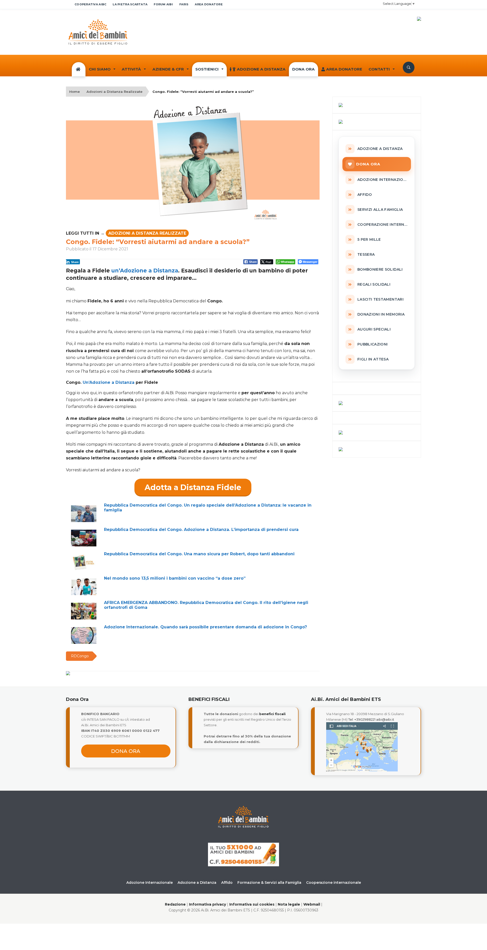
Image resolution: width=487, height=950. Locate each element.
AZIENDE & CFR (168, 69)
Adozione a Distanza (261, 69)
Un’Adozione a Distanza (109, 382)
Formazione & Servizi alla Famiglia (269, 882)
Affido (227, 882)
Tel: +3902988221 (361, 719)
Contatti (379, 69)
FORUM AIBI (163, 4)
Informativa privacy (207, 904)
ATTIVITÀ (131, 69)
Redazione (175, 904)
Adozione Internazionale (149, 882)
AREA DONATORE (209, 4)
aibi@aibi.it (385, 719)
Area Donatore (344, 69)
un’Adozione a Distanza (144, 270)
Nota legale (289, 904)
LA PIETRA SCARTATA (130, 4)
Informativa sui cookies (251, 904)
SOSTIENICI (207, 69)
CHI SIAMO (100, 69)
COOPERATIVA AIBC (90, 4)
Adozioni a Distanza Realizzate (114, 92)
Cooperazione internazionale (333, 882)
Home (74, 92)
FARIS (183, 4)
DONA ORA (303, 69)
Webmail (311, 904)
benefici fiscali (272, 714)
